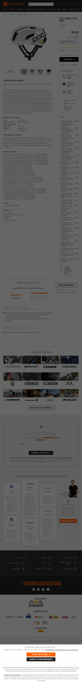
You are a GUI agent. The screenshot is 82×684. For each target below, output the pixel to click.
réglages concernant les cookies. (61, 650)
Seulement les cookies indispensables (41, 659)
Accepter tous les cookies (40, 654)
